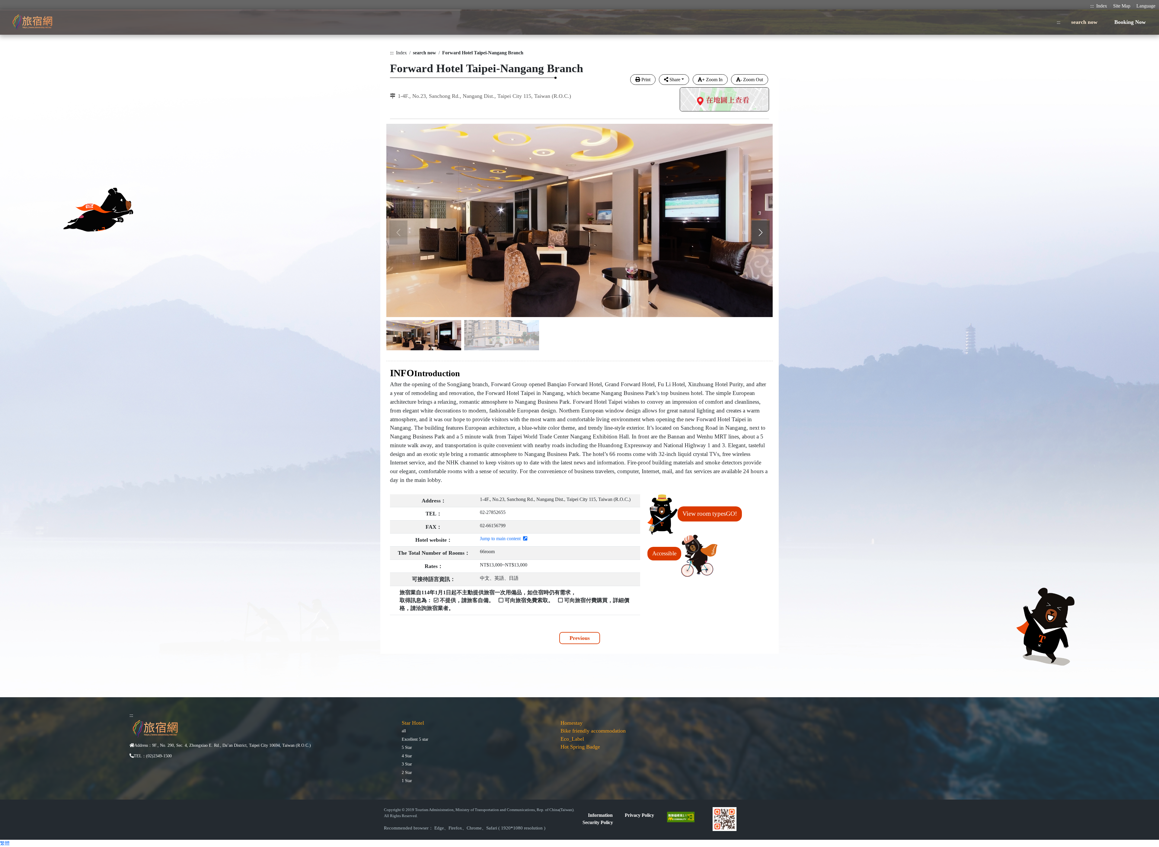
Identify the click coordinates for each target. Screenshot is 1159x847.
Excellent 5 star (415, 739)
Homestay (571, 723)
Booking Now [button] (1130, 22)
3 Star (407, 764)
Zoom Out (751, 79)
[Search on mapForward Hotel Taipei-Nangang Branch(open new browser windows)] (724, 100)
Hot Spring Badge (580, 747)
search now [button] (1084, 22)
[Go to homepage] (32, 22)
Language (1145, 5)
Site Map (1121, 5)
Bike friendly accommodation (593, 731)
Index (1101, 5)
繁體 (5, 843)
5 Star (407, 747)
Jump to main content (501, 538)
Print (645, 79)
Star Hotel (413, 723)
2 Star (407, 772)
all (404, 730)
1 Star (407, 780)
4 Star (407, 755)
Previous (580, 638)
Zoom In (712, 79)
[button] (761, 232)
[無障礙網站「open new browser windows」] (683, 816)
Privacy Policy (639, 815)
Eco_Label (572, 739)
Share (674, 79)
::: (1092, 5)
